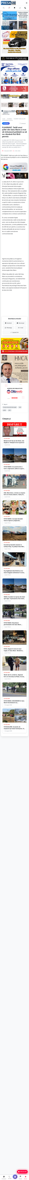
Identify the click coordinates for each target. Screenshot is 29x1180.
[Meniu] (26, 2)
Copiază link (15, 332)
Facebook (9, 323)
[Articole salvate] (14, 7)
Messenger (21, 323)
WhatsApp (9, 327)
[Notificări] (9, 7)
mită (20, 407)
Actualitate (9, 118)
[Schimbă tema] (25, 7)
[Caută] (3, 7)
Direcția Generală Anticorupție (9, 407)
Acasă (3, 118)
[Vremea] (19, 7)
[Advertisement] (14, 247)
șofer (9, 410)
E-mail (21, 327)
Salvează (23, 123)
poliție (4, 410)
